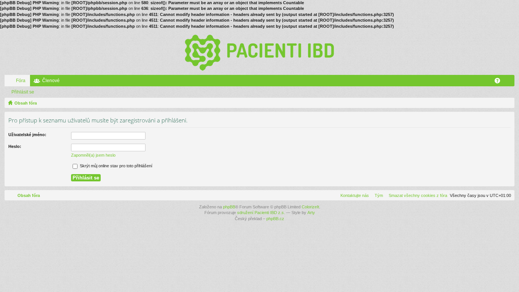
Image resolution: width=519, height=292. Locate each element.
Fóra (20, 80)
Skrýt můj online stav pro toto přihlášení (115, 165)
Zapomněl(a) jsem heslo (93, 155)
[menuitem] (416, 195)
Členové (51, 80)
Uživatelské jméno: (27, 134)
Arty (311, 212)
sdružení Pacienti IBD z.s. (261, 212)
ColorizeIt (310, 207)
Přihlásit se (22, 92)
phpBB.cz (275, 218)
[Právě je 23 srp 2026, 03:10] (507, 103)
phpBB (229, 207)
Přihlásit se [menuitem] (510, 82)
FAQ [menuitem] (500, 82)
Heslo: (14, 146)
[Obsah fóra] (259, 52)
